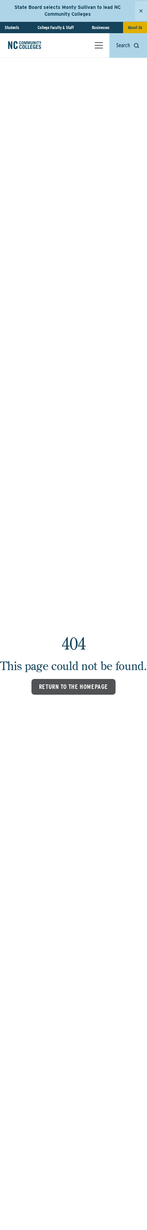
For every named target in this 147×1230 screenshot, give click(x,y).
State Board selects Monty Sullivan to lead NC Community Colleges (67, 10)
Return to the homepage (73, 686)
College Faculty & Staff (56, 27)
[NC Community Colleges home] (33, 45)
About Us (135, 27)
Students (12, 27)
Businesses (100, 27)
